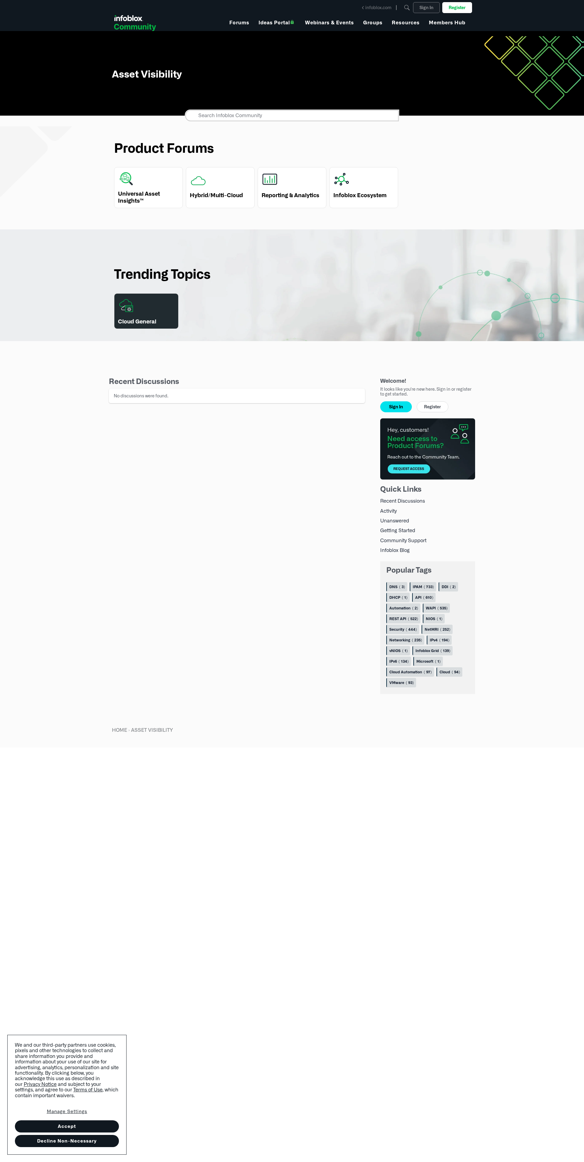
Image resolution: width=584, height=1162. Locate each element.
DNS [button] (396, 586)
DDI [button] (448, 586)
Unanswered (394, 520)
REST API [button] (403, 618)
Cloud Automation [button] (409, 672)
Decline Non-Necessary (67, 1141)
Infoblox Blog (395, 550)
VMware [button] (400, 682)
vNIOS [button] (397, 650)
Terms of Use (88, 1090)
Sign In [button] (396, 407)
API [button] (423, 597)
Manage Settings (67, 1111)
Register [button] (432, 407)
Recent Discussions (402, 501)
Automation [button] (403, 608)
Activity (388, 511)
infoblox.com (378, 7)
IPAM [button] (423, 586)
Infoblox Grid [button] (432, 650)
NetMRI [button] (437, 629)
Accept (67, 1126)
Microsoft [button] (427, 661)
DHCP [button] (397, 597)
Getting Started (397, 530)
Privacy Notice (40, 1084)
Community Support (403, 540)
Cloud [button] (449, 672)
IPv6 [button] (398, 661)
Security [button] (402, 629)
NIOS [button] (433, 618)
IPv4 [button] (439, 640)
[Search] (406, 7)
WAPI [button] (436, 608)
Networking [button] (405, 640)
